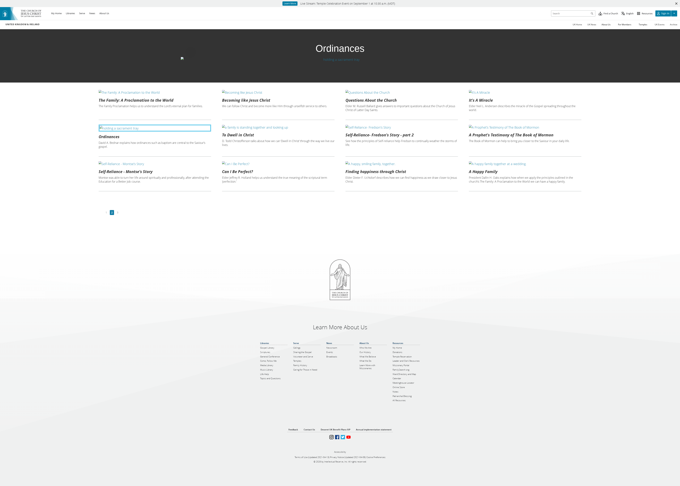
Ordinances (109, 136)
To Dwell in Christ (238, 134)
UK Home (577, 24)
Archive (673, 24)
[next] (123, 212)
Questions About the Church (371, 100)
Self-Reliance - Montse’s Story (125, 171)
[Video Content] (340, 59)
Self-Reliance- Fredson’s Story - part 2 (379, 134)
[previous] (101, 212)
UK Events (660, 24)
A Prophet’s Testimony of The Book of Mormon (511, 134)
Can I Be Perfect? (237, 171)
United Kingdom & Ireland (22, 24)
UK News (591, 24)
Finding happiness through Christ (375, 171)
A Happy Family (483, 171)
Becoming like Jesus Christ (246, 100)
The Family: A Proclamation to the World (136, 100)
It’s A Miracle (481, 100)
